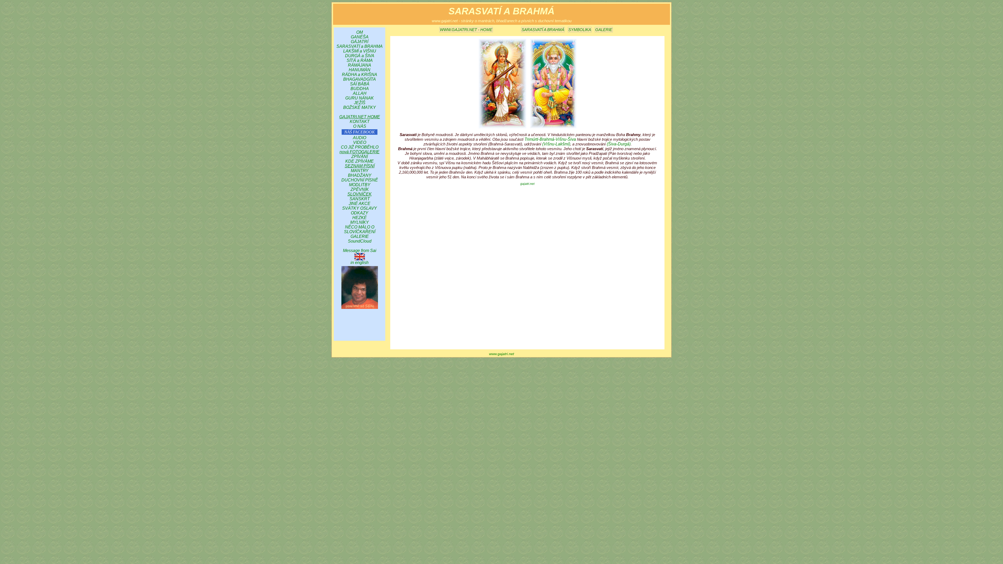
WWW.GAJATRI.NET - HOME (466, 29)
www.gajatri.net (501, 354)
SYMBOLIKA (579, 29)
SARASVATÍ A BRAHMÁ (543, 29)
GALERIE (603, 29)
